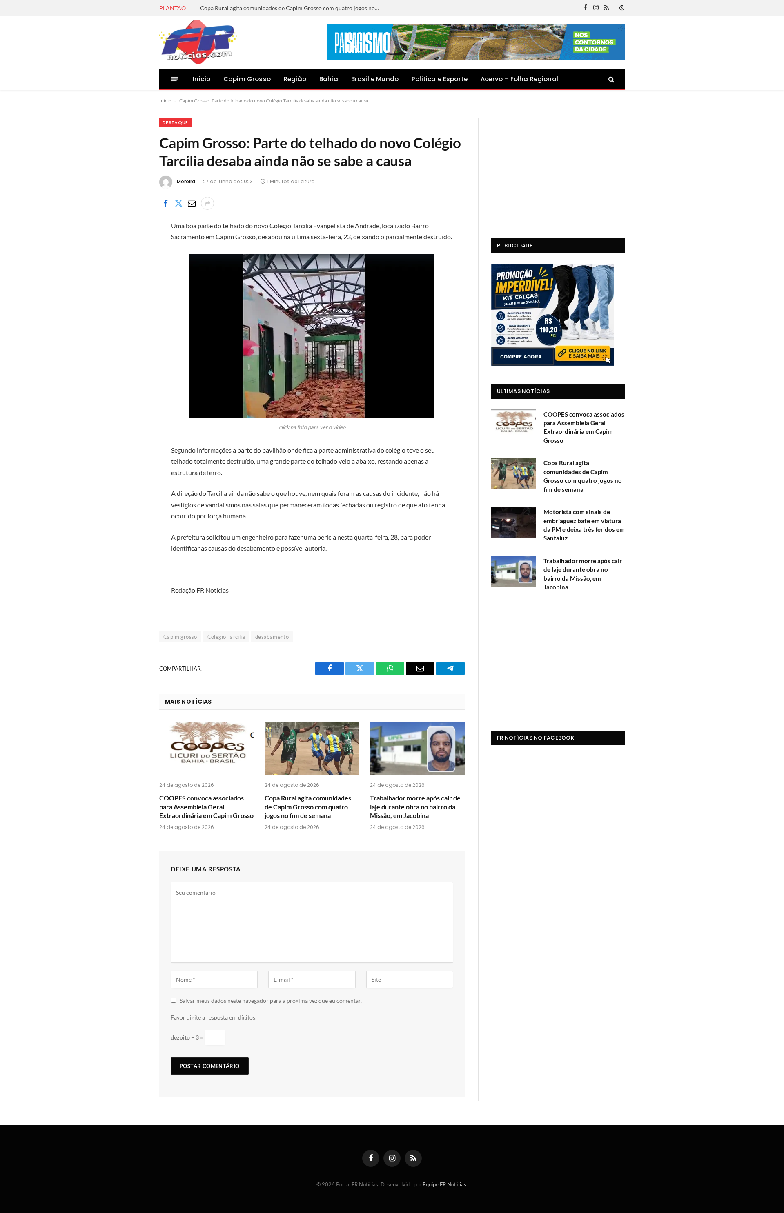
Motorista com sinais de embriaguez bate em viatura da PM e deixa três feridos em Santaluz (584, 525)
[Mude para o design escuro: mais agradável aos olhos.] (621, 8)
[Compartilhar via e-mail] (191, 203)
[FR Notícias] (198, 42)
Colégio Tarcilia (226, 636)
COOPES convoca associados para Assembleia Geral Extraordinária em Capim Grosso (206, 807)
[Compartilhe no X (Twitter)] (178, 203)
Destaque (175, 122)
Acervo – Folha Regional (519, 79)
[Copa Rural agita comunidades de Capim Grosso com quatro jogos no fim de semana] (312, 748)
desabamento (272, 636)
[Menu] (175, 79)
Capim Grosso (247, 79)
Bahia (328, 79)
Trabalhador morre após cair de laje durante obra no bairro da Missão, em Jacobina (415, 807)
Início (201, 79)
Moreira (186, 181)
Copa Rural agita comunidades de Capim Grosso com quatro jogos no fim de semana (292, 7)
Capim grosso (180, 636)
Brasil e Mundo (375, 79)
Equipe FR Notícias (444, 1184)
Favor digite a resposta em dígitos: (214, 1017)
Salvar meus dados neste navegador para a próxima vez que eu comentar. (271, 1000)
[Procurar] (611, 79)
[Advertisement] (558, 169)
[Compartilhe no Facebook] (165, 203)
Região (295, 79)
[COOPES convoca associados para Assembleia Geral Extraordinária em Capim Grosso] (206, 748)
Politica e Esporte (440, 79)
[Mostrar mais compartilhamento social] (207, 203)
